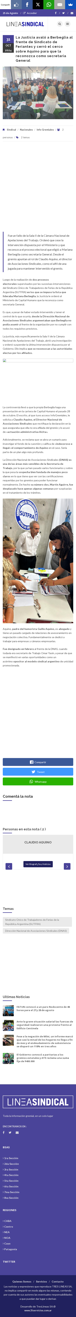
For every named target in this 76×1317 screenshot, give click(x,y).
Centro (8, 1226)
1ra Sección (11, 1158)
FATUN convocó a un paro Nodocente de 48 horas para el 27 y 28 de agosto (43, 1008)
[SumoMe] (70, 4)
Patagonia (10, 1249)
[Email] (59, 4)
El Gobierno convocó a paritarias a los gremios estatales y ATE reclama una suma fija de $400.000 (43, 1058)
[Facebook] (57, 13)
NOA (7, 1237)
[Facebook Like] (16, 4)
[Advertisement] (38, 188)
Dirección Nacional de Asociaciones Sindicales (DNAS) (36, 930)
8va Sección (11, 1197)
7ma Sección (11, 1192)
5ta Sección (11, 1180)
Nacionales (26, 129)
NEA (7, 1232)
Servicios (41, 1281)
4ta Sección (11, 1175)
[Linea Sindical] (25, 24)
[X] (38, 4)
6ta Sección (11, 1186)
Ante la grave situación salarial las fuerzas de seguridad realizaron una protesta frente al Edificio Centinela (45, 1025)
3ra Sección (11, 1169)
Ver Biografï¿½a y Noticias (38, 864)
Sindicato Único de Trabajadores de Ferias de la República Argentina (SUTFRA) (32, 921)
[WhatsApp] (48, 4)
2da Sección (11, 1163)
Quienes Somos (21, 1281)
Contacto (58, 1281)
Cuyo (7, 1243)
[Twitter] (65, 13)
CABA (7, 1220)
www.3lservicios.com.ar (38, 1310)
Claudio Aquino (38, 842)
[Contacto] (72, 13)
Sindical (11, 129)
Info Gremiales (45, 129)
